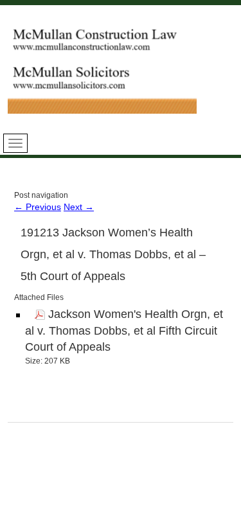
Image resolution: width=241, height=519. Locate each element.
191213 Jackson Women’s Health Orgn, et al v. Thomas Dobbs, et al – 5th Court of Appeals (113, 254)
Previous (37, 207)
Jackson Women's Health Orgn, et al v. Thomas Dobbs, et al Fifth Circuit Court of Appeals (124, 330)
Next (79, 207)
